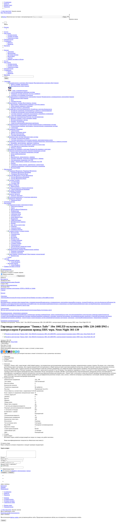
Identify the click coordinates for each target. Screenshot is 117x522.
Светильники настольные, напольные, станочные (66, 317)
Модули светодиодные (7, 310)
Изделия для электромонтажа (40, 304)
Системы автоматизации (21, 310)
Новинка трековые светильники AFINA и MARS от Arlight (18, 288)
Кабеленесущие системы (86, 304)
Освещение (75, 304)
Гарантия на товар (13, 38)
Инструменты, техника (80, 302)
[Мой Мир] (6, 352)
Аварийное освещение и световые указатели (49, 316)
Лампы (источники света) (44, 310)
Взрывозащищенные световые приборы (24, 316)
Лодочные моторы (13, 54)
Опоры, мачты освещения (53, 314)
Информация (4, 489)
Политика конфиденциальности (10, 513)
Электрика (11, 51)
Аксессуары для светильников (70, 314)
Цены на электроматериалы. (9, 285)
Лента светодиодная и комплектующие (90, 314)
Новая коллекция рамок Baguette (10, 282)
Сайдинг (10, 58)
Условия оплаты (12, 35)
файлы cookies (14, 517)
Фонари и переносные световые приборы (34, 314)
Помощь (3, 487)
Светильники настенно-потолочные (11, 314)
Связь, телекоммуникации (33, 302)
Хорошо (3, 520)
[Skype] (16, 352)
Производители (8, 39)
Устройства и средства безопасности (97, 302)
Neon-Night (14, 341)
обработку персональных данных (21, 471)
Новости (10, 42)
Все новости (4, 279)
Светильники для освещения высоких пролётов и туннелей (79, 316)
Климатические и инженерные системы (60, 304)
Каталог (6, 27)
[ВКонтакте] (2, 352)
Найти (6, 78)
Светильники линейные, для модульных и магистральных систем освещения (29, 317)
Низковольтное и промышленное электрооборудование (57, 302)
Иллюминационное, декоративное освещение (94, 317)
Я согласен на (17, 471)
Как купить (7, 33)
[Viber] (11, 352)
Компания (4, 486)
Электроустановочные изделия (23, 304)
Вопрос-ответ (8, 505)
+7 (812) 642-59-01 (6, 11)
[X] (9, 352)
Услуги (6, 31)
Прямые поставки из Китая (15, 59)
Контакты (7, 45)
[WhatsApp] (14, 352)
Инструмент (11, 56)
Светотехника (32, 310)
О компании (7, 41)
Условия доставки (13, 36)
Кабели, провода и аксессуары (20, 305)
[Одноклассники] (4, 352)
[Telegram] (18, 352)
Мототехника (11, 53)
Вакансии (10, 44)
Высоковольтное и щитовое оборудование (13, 302)
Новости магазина (7, 274)
